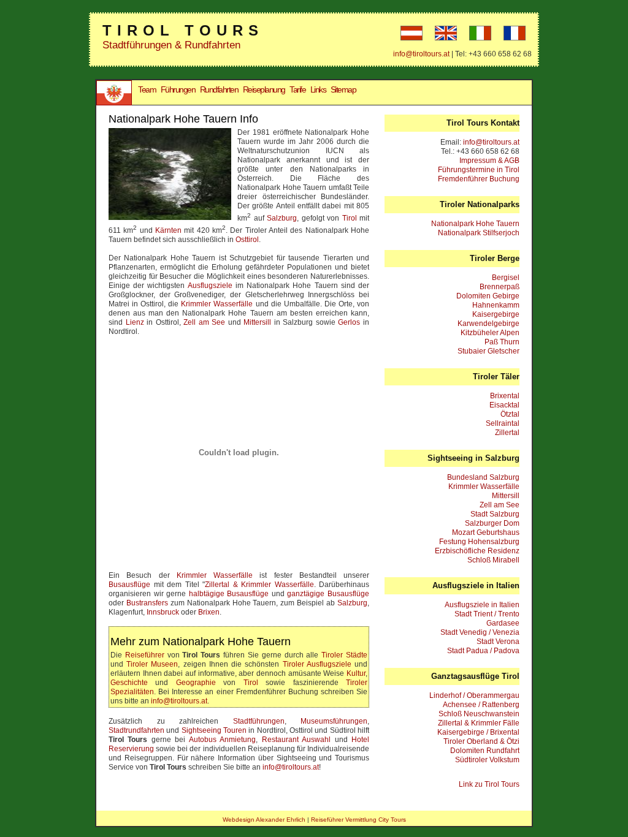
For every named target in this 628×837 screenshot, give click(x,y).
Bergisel (505, 277)
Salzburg (282, 218)
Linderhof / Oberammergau (474, 695)
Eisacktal (504, 405)
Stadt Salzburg (494, 514)
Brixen (209, 612)
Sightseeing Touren (214, 730)
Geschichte (129, 682)
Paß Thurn (501, 342)
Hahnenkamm (495, 305)
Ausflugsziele (210, 285)
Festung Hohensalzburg (479, 541)
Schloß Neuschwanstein (478, 714)
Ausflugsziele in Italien (482, 604)
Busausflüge (129, 584)
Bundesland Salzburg (483, 477)
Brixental (504, 396)
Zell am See (204, 322)
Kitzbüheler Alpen (490, 332)
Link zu (489, 784)
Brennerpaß (499, 286)
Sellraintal (502, 423)
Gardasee (502, 623)
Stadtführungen (259, 721)
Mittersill (257, 322)
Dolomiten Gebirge (487, 296)
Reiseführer (144, 655)
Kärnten (168, 230)
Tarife (297, 89)
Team (147, 89)
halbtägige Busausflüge (229, 593)
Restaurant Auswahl (296, 739)
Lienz (135, 322)
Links (318, 89)
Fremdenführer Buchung (478, 179)
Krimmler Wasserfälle (217, 304)
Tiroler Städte (344, 655)
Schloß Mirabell (493, 560)
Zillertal (507, 432)
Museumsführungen (334, 721)
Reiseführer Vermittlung (344, 819)
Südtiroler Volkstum (487, 760)
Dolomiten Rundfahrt (484, 750)
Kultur (356, 673)
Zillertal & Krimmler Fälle (478, 723)
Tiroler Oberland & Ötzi (481, 741)
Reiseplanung (264, 89)
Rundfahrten (219, 89)
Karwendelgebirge (488, 323)
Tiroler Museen (152, 664)
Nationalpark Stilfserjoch (478, 233)
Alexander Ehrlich (280, 819)
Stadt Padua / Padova (483, 650)
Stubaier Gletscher (488, 351)
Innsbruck (163, 612)
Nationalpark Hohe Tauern (475, 223)
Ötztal (509, 414)
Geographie (196, 682)
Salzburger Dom (492, 523)
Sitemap (343, 89)
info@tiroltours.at (421, 54)
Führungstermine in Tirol (478, 169)
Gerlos (349, 322)
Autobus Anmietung (222, 739)
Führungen (178, 89)
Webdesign (239, 819)
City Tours (392, 819)
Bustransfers (147, 603)
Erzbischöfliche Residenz (477, 551)
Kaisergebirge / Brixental (478, 732)
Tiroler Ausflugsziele (317, 664)
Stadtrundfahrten (136, 730)
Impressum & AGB (489, 160)
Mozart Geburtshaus (485, 532)
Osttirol (247, 239)
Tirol (349, 218)
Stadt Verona (498, 641)
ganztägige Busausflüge (328, 593)
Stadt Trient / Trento (486, 614)
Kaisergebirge (495, 314)
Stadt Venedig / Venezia (479, 632)
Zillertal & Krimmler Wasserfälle (259, 584)
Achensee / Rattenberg (481, 704)
